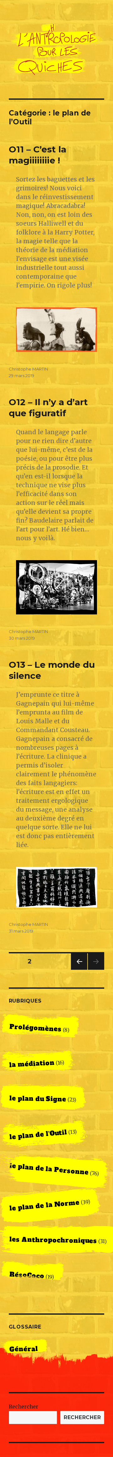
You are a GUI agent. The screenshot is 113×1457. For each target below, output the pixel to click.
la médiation (32, 1063)
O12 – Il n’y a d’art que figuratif (48, 407)
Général (23, 1349)
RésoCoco (26, 1275)
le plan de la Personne (49, 1169)
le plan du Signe (37, 1099)
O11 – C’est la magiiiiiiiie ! (37, 155)
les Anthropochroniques (53, 1240)
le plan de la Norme (44, 1205)
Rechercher (23, 1406)
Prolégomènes (35, 1028)
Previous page (79, 969)
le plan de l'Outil (38, 1135)
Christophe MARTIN (28, 368)
